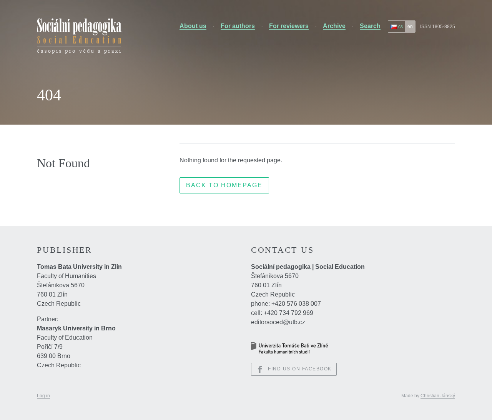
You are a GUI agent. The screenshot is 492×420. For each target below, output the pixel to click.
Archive (334, 26)
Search (370, 26)
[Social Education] (79, 36)
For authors (238, 26)
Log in (43, 395)
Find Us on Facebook (300, 369)
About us (193, 26)
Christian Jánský (438, 395)
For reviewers (289, 26)
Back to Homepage (224, 185)
